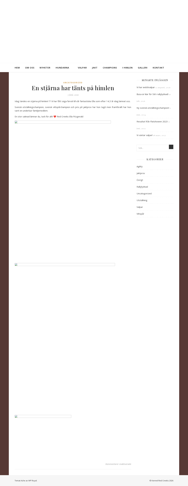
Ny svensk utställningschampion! (153, 107)
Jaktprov (141, 173)
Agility (140, 166)
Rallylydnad (142, 186)
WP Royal (32, 480)
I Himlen (127, 67)
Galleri (142, 67)
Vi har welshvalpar (146, 87)
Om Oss (29, 67)
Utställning (142, 200)
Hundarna (62, 67)
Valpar (82, 67)
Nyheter (45, 67)
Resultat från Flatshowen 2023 (152, 121)
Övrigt (140, 179)
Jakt (95, 67)
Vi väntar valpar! (145, 135)
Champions (110, 67)
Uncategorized (73, 82)
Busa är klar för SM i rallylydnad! (152, 94)
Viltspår (140, 213)
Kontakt (158, 67)
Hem (17, 67)
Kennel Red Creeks (94, 29)
